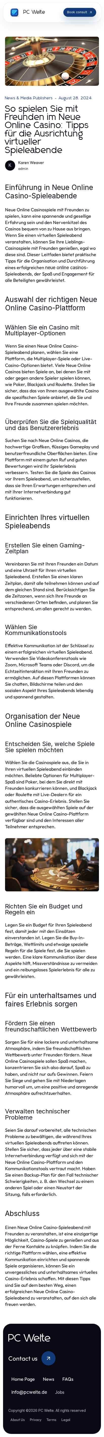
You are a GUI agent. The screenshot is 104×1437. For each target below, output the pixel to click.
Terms (51, 1419)
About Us (17, 1419)
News (48, 1379)
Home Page (23, 1379)
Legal (65, 1419)
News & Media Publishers (29, 98)
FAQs (67, 1379)
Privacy (35, 1419)
